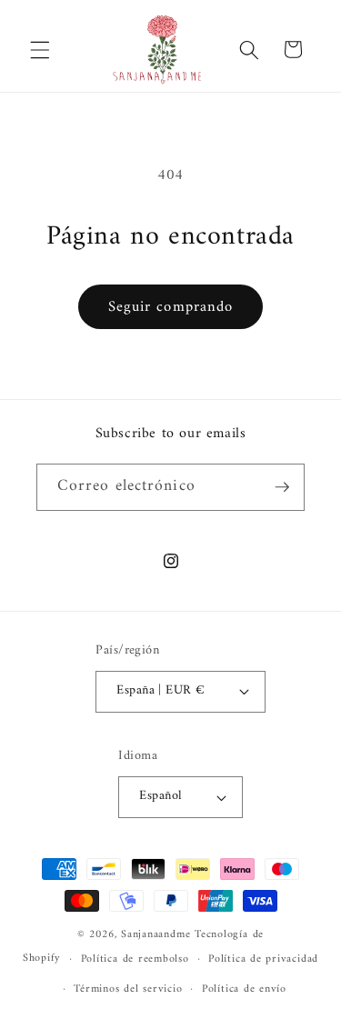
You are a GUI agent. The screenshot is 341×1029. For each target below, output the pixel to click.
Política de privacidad (263, 959)
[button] (40, 49)
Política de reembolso (135, 959)
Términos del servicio (128, 989)
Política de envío (244, 989)
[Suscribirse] (282, 487)
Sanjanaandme (158, 934)
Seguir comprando (171, 307)
